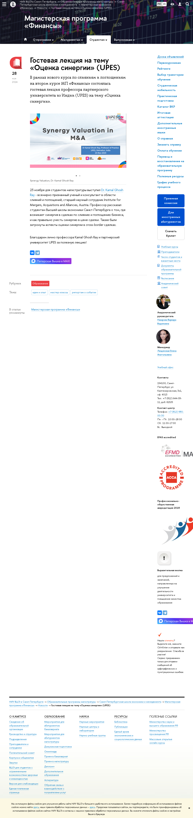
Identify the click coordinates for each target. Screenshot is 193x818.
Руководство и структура (22, 734)
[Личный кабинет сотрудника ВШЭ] (180, 4)
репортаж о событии (84, 292)
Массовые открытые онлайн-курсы (160, 741)
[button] (123, 141)
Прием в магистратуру (56, 761)
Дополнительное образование (53, 773)
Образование (54, 716)
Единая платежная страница (19, 790)
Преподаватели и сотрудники (18, 746)
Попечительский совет (21, 752)
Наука (84, 716)
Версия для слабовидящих (23, 783)
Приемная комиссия (171, 200)
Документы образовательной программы (171, 269)
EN (164, 4)
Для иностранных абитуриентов (171, 216)
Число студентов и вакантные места (171, 258)
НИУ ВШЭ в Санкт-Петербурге (26, 701)
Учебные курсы (169, 246)
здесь (36, 807)
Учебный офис (165, 367)
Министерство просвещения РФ (159, 732)
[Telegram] (165, 612)
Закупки (13, 762)
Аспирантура (51, 780)
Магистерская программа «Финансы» (65, 21)
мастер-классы (59, 292)
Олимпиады (50, 751)
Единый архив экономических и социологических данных (128, 735)
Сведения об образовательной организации (19, 725)
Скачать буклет (171, 233)
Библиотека (120, 721)
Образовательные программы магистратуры (71, 701)
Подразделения (18, 739)
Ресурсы (120, 716)
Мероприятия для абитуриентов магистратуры (54, 737)
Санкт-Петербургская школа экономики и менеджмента (130, 701)
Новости (43, 705)
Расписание (167, 278)
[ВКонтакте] (159, 612)
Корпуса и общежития (21, 757)
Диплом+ (49, 766)
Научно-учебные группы (92, 735)
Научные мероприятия (91, 721)
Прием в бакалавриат (56, 756)
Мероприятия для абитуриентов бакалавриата (54, 725)
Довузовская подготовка (58, 746)
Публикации (121, 726)
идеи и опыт (39, 292)
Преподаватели (170, 251)
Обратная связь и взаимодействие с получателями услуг (55, 788)
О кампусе (17, 716)
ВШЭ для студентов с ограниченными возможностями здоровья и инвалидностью (23, 773)
